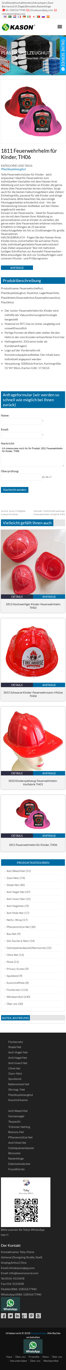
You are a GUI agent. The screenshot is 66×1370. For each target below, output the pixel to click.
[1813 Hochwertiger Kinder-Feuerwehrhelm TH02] (33, 593)
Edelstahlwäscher (19, 1163)
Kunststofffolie (16, 982)
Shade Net (13, 885)
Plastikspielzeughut (52, 58)
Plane (10, 961)
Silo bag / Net (16, 1089)
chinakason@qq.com (41, 10)
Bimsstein (14, 1153)
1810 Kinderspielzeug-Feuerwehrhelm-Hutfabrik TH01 (33, 782)
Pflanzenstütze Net (18, 926)
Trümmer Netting (19, 1126)
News (45, 1356)
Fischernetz (14, 989)
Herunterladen (18, 1360)
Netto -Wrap (14, 919)
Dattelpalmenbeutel (21, 1148)
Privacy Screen (16, 968)
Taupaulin (14, 1121)
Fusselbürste (16, 1169)
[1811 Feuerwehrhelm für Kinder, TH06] (33, 832)
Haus (9, 1356)
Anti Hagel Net (17, 1057)
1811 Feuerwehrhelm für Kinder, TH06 (33, 844)
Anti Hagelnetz (16, 906)
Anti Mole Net (15, 912)
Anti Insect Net (16, 899)
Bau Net (11, 933)
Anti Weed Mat (16, 871)
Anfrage (17, 267)
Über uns (12, 1003)
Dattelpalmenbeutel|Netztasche (26, 947)
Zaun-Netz (13, 878)
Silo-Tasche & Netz (18, 940)
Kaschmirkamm (18, 1100)
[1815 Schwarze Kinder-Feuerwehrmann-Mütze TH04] (33, 681)
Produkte (34, 1356)
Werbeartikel (29, 58)
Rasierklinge (16, 1158)
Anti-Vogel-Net (16, 892)
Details (17, 596)
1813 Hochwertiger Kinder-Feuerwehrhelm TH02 (33, 605)
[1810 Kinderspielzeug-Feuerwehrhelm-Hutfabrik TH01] (33, 770)
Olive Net (12, 954)
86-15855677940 (15, 10)
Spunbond (12, 975)
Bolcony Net (16, 1132)
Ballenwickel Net (18, 1084)
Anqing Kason (39, 1333)
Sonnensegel (16, 1116)
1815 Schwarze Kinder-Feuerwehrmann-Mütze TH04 (33, 694)
